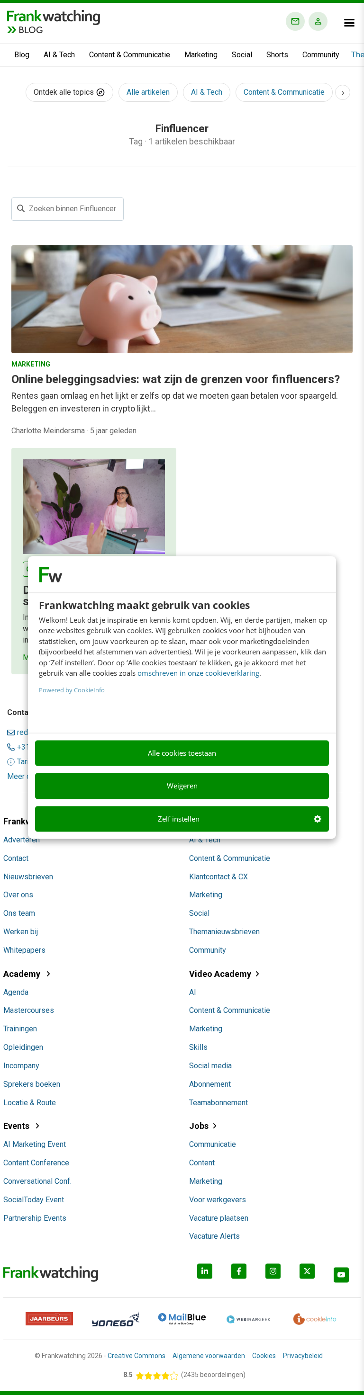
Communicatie (212, 1144)
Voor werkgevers (217, 1199)
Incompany (21, 1065)
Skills (198, 1047)
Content (202, 1162)
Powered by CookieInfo (72, 690)
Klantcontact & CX (218, 876)
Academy (22, 974)
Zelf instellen (179, 818)
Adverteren (21, 839)
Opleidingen (23, 1047)
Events (17, 1126)
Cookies (264, 1355)
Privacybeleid (303, 1355)
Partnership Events (34, 1218)
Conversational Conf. (37, 1181)
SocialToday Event (33, 1199)
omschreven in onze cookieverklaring (198, 673)
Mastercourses (28, 1010)
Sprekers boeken (31, 1084)
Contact (15, 858)
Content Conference (36, 1162)
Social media (210, 1065)
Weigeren (182, 786)
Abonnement (210, 1084)
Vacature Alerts (214, 1236)
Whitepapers (24, 950)
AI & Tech (59, 54)
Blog (21, 54)
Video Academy (220, 974)
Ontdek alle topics (65, 92)
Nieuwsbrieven (28, 876)
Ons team (19, 913)
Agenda (15, 992)
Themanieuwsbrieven (224, 931)
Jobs (199, 1126)
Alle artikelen (148, 92)
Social (242, 54)
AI (192, 992)
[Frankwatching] (53, 16)
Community (320, 54)
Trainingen (20, 1028)
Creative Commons (136, 1355)
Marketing (201, 54)
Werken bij (20, 931)
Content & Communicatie (129, 54)
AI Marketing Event (34, 1144)
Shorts (277, 54)
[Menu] (349, 23)
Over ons (18, 894)
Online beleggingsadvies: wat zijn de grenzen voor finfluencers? (175, 379)
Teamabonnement (218, 1102)
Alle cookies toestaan (182, 753)
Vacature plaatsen (218, 1218)
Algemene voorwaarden (209, 1355)
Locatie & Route (29, 1102)
